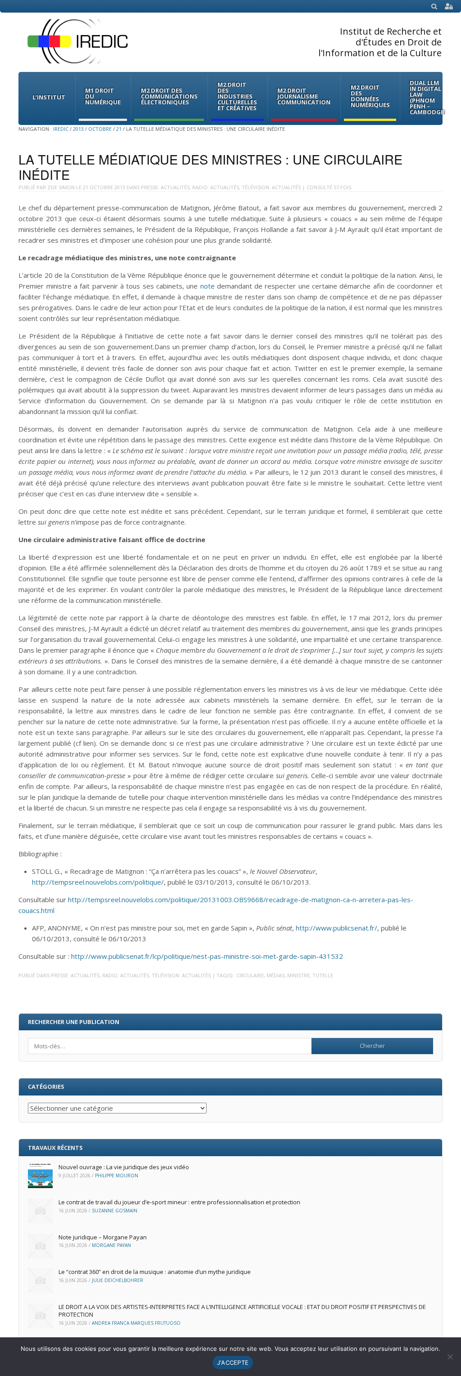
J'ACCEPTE (233, 1362)
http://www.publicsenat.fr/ (336, 927)
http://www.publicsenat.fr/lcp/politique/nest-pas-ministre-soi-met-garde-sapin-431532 (207, 956)
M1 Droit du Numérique (103, 96)
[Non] (449, 1356)
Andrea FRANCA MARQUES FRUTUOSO (136, 1323)
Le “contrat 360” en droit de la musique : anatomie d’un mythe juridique (155, 1272)
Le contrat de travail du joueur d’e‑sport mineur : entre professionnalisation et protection (179, 1202)
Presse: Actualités (165, 187)
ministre (298, 975)
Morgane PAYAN (111, 1245)
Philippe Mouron (116, 1175)
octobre (100, 128)
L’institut (48, 97)
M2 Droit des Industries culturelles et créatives (237, 96)
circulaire (250, 975)
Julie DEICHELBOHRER (117, 1280)
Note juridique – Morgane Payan (103, 1237)
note (207, 285)
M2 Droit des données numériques (370, 96)
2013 (78, 128)
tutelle (322, 975)
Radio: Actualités (215, 187)
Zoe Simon (61, 187)
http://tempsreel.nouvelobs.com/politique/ (98, 881)
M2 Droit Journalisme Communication (303, 96)
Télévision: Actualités (271, 187)
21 (119, 128)
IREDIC (60, 128)
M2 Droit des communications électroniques (169, 96)
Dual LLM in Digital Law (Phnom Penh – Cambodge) (428, 97)
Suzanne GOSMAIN (114, 1210)
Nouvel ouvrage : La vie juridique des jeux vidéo (124, 1167)
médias (276, 975)
